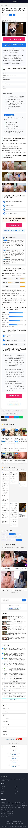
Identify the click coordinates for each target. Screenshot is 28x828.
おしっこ (16, 791)
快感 (7, 413)
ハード (13, 410)
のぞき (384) (4, 539)
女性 (21, 410)
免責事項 (15, 823)
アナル (3, 413)
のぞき (2, 791)
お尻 (14, 14)
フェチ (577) (12, 534)
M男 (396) (18, 536)
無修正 (17, 410)
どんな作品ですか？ (8, 336)
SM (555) (19, 534)
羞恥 (9, 410)
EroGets (14, 758)
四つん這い (4, 410)
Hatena (16, 417)
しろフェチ (15, 1)
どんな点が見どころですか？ (10, 340)
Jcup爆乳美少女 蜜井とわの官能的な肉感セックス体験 (15, 107)
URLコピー (4, 419)
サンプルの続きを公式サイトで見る (14, 39)
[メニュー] (2, 1)
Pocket (11, 417)
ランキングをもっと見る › (14, 699)
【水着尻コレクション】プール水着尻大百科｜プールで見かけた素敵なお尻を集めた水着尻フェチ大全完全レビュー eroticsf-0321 (15, 103)
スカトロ (3, 786)
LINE (21, 417)
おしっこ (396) (11, 536)
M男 (15, 793)
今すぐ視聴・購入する (14, 225)
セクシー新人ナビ (14, 754)
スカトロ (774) (4, 534)
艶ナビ (14, 750)
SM (2, 793)
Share (7, 417)
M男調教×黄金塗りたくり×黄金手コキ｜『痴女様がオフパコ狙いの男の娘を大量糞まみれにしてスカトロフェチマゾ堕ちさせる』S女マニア (7, 813)
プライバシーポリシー (9, 823)
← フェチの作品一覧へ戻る (14, 592)
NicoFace (14, 762)
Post (3, 417)
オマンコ (15, 413)
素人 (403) (4, 536)
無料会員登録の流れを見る (14, 404)
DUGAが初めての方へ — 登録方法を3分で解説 (14, 230)
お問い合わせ (20, 823)
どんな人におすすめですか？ (10, 344)
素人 (2, 788)
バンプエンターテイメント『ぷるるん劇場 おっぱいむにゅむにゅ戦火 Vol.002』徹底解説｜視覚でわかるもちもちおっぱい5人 (15, 98)
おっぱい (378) (12, 539)
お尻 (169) (19, 539)
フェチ (10, 14)
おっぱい (16, 788)
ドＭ (11, 413)
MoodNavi (14, 766)
